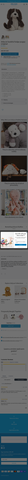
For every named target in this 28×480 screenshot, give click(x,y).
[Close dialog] (26, 232)
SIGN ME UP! (20, 244)
